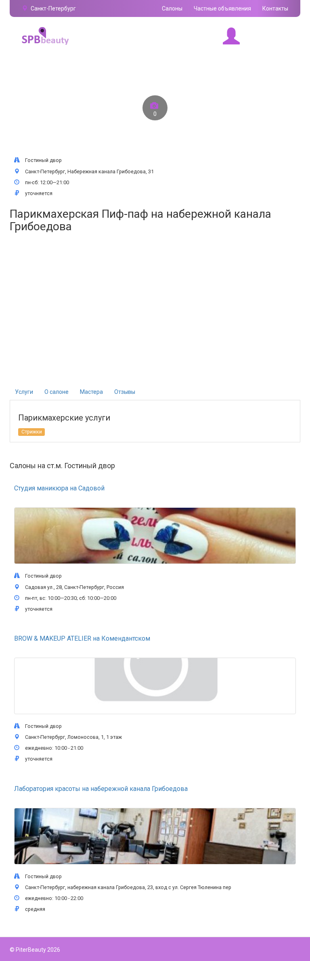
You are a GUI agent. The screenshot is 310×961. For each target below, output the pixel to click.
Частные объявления (222, 8)
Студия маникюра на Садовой (59, 488)
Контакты (275, 8)
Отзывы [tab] (124, 392)
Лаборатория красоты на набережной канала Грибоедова (101, 789)
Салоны (172, 8)
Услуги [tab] (24, 392)
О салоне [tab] (56, 392)
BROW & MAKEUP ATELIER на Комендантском (82, 638)
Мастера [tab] (91, 392)
